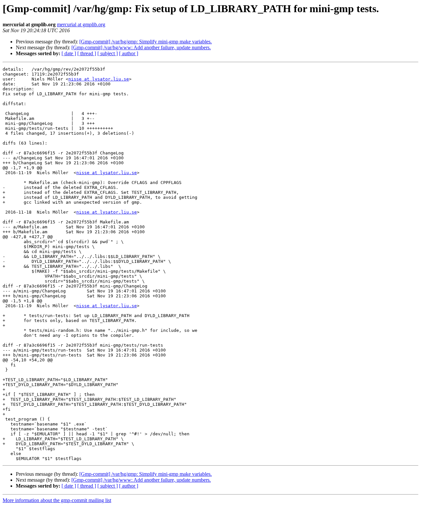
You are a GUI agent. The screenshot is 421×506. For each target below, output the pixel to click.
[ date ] (69, 53)
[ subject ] (107, 53)
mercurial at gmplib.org (81, 24)
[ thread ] (86, 53)
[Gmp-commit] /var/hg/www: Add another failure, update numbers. (141, 47)
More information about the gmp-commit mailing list (57, 500)
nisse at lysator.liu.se (98, 79)
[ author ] (128, 53)
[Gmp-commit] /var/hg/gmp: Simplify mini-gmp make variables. (145, 41)
